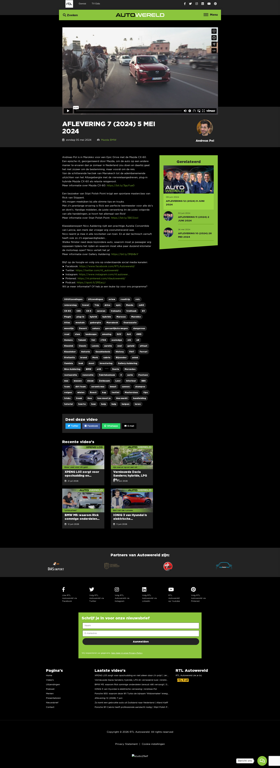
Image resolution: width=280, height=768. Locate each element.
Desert (83, 328)
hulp (113, 404)
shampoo (140, 387)
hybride (106, 317)
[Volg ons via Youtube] (209, 4)
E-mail (130, 426)
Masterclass (131, 392)
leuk (80, 363)
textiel (115, 392)
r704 (103, 340)
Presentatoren (53, 698)
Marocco (121, 317)
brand (83, 357)
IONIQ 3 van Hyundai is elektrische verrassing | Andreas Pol (126, 689)
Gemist (82, 3)
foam (67, 387)
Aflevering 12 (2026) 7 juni (108, 698)
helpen (125, 404)
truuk (79, 398)
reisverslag (70, 305)
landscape (91, 334)
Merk (95, 357)
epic (118, 305)
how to (82, 404)
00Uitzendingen (73, 299)
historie (85, 352)
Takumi (82, 340)
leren (138, 404)
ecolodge (116, 340)
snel (119, 346)
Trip (96, 305)
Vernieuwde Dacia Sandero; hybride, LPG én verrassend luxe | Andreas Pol (134, 680)
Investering (106, 363)
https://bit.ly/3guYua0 (120, 186)
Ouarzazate (130, 322)
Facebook (92, 426)
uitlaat (143, 346)
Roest (93, 392)
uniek (135, 357)
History (120, 352)
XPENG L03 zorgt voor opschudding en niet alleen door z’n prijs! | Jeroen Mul (135, 675)
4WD (138, 334)
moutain (80, 322)
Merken (50, 694)
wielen (80, 392)
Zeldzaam (104, 381)
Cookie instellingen (153, 744)
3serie (115, 369)
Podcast (50, 689)
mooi (91, 363)
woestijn (69, 328)
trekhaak (131, 311)
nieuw (90, 381)
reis (137, 299)
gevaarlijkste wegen (116, 328)
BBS (143, 381)
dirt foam (80, 387)
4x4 (129, 334)
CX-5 (88, 311)
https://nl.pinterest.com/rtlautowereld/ (101, 279)
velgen (68, 392)
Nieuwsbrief (52, 703)
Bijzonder (121, 357)
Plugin (67, 317)
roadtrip (125, 299)
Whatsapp (112, 426)
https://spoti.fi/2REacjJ (91, 283)
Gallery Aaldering (127, 363)
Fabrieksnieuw (107, 375)
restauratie (70, 375)
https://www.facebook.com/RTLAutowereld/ (107, 266)
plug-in (80, 317)
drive (107, 305)
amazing (106, 334)
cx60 (141, 305)
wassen (78, 381)
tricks (67, 398)
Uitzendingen (95, 299)
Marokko (136, 317)
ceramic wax (97, 387)
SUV (119, 334)
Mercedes (130, 369)
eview (112, 299)
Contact (50, 707)
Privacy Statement (126, 744)
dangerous (139, 328)
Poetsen (143, 375)
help (103, 404)
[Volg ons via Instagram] (197, 4)
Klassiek (68, 346)
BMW (113, 140)
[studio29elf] (140, 756)
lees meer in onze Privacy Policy (126, 653)
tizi (93, 340)
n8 (137, 340)
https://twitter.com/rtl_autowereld (97, 270)
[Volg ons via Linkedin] (203, 4)
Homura (68, 340)
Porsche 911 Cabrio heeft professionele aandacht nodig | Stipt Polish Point (133, 707)
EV (143, 311)
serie (130, 375)
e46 (99, 369)
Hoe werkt (122, 398)
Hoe (90, 398)
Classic (82, 346)
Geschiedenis (102, 352)
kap (104, 392)
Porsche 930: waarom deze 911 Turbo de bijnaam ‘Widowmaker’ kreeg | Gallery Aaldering (141, 694)
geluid (130, 346)
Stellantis (69, 357)
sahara (96, 328)
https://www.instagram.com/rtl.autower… (104, 274)
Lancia (95, 346)
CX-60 (67, 311)
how (93, 404)
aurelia (108, 346)
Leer (118, 381)
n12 (129, 340)
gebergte (95, 322)
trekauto (116, 311)
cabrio (106, 357)
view (77, 334)
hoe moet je (104, 398)
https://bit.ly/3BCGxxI (124, 218)
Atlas (67, 322)
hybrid (93, 317)
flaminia (68, 363)
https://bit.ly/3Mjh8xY (124, 254)
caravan (101, 311)
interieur (131, 381)
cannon (126, 387)
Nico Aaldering (72, 369)
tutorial (68, 404)
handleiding (139, 398)
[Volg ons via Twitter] (190, 4)
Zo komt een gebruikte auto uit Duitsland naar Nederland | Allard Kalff (131, 703)
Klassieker (70, 352)
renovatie (87, 375)
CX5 (78, 311)
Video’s (50, 680)
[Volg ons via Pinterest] (215, 4)
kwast (113, 387)
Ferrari (143, 352)
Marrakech (112, 322)
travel (85, 305)
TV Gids (96, 3)
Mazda (105, 140)
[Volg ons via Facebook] (184, 4)
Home (49, 675)
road (66, 334)
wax (66, 381)
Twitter (74, 426)
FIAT (131, 352)
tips (145, 392)
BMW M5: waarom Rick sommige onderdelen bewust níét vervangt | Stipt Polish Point (139, 685)
